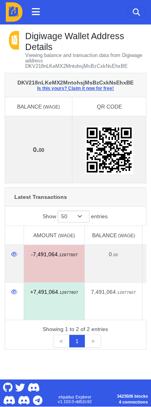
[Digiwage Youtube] (33, 387)
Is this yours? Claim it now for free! (75, 88)
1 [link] (77, 341)
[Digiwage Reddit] (9, 399)
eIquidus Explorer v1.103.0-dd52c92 (75, 399)
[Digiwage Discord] (24, 399)
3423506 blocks (132, 396)
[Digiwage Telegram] (37, 399)
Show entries (75, 216)
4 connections (133, 402)
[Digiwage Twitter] (20, 387)
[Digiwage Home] (14, 12)
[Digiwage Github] (7, 387)
